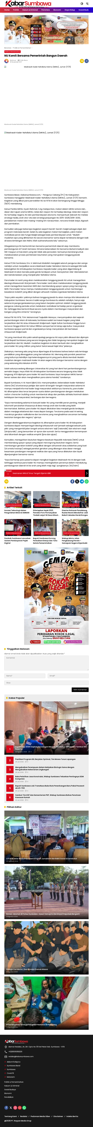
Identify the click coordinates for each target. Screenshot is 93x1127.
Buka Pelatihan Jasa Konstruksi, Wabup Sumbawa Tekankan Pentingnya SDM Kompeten (49, 777)
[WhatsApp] (87, 481)
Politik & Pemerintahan (12, 52)
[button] (81, 3)
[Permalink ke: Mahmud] (7, 61)
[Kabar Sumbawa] (28, 3)
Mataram (11, 1077)
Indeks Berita (72, 1116)
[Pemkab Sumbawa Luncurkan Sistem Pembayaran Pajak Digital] (17, 527)
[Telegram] (82, 481)
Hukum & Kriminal (11, 1086)
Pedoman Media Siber (40, 1116)
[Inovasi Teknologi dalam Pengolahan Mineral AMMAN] (17, 499)
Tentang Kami (10, 1116)
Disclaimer (58, 1116)
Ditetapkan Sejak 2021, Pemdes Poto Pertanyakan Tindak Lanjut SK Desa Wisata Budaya (46, 512)
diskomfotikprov (13, 1062)
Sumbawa (11, 1069)
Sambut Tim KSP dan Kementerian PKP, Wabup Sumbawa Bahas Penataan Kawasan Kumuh (48, 796)
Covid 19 (10, 1073)
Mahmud (13, 60)
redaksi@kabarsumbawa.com (21, 1056)
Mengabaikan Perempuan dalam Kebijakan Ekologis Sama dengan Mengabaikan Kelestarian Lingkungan (44, 768)
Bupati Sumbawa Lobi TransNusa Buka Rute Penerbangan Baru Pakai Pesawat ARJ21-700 (49, 787)
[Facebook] (72, 481)
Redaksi (23, 1116)
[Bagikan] (87, 61)
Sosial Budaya (10, 1089)
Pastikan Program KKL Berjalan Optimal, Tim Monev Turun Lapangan (45, 759)
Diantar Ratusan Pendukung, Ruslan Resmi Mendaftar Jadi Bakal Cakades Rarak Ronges (75, 512)
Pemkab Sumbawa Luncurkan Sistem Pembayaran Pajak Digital (17, 540)
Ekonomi (8, 1093)
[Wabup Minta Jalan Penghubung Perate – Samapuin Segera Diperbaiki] (75, 527)
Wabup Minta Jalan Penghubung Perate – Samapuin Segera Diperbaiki (74, 540)
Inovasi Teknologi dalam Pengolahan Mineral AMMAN (16, 511)
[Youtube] (20, 1108)
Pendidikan (8, 1097)
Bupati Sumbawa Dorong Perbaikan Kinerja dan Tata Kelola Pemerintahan (45, 540)
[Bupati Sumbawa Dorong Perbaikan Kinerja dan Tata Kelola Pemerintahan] (46, 527)
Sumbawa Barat (13, 1065)
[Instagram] (15, 1108)
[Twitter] (77, 481)
